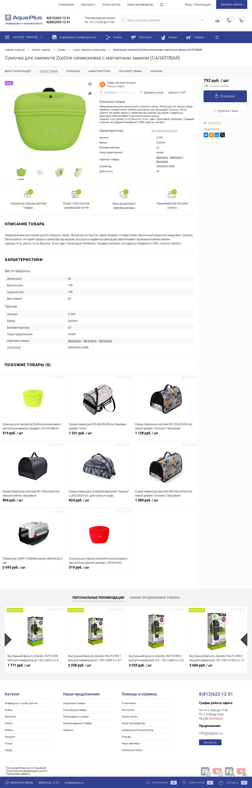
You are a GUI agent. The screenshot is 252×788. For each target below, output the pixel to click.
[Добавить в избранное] (90, 84)
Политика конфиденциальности (26, 770)
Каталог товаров (25, 37)
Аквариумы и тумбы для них (21, 703)
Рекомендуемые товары (77, 723)
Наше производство (140, 4)
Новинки (68, 730)
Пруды (8, 750)
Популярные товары (75, 709)
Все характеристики (164, 130)
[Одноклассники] (211, 135)
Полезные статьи (132, 750)
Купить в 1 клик (228, 110)
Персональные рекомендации (98, 598)
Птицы (8, 743)
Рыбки (8, 709)
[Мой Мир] (217, 135)
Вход (188, 4)
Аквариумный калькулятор (137, 730)
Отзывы (126, 736)
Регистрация (202, 4)
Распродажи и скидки (76, 716)
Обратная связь (21, 782)
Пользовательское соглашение (26, 767)
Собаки (9, 730)
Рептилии (10, 716)
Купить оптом (111, 4)
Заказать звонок (232, 4)
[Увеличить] (49, 119)
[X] (222, 135)
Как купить (88, 4)
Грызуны (10, 736)
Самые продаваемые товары (155, 598)
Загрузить (162, 157)
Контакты (210, 742)
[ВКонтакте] (206, 135)
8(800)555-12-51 (49, 782)
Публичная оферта (18, 773)
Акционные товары (74, 703)
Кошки (8, 723)
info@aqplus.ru (210, 733)
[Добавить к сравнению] (90, 93)
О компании (66, 4)
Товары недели (116, 86)
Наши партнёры (131, 743)
